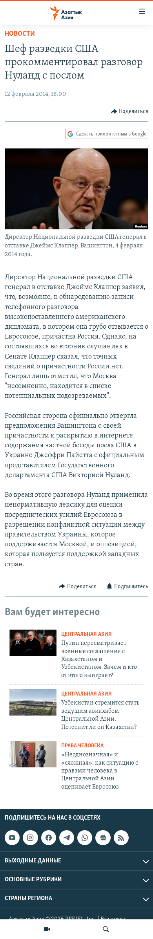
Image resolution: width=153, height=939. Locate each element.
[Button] (130, 111)
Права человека (82, 746)
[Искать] (106, 929)
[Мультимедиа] (47, 929)
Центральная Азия (86, 634)
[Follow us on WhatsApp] (84, 837)
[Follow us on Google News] (102, 837)
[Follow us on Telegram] (66, 837)
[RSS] (121, 837)
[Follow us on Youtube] (12, 837)
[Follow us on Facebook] (48, 837)
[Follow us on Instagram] (30, 837)
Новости (20, 34)
